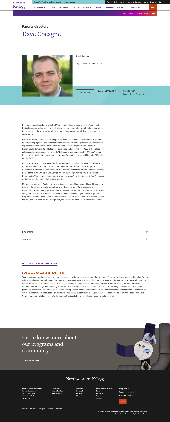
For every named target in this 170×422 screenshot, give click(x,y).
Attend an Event (125, 395)
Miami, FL (79, 396)
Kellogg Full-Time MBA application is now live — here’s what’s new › (55, 2)
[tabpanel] (85, 284)
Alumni (122, 2)
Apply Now (123, 389)
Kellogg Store (56, 393)
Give (123, 402)
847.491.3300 (26, 398)
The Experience (40, 7)
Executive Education (82, 7)
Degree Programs (60, 7)
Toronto (98, 396)
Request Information (126, 392)
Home (124, 13)
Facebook (33, 409)
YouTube (59, 409)
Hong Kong (100, 393)
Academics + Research (115, 7)
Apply (153, 7)
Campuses (79, 388)
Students (153, 2)
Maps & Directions (57, 391)
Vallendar (99, 398)
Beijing (98, 391)
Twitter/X (51, 409)
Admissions (135, 7)
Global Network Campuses (104, 388)
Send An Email (85, 93)
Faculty (109, 2)
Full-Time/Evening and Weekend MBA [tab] (39, 263)
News (98, 7)
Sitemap (145, 414)
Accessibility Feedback (134, 414)
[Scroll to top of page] (151, 410)
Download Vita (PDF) (107, 91)
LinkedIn (25, 409)
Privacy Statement (120, 414)
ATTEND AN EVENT (33, 360)
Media (146, 2)
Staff (115, 2)
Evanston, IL (80, 393)
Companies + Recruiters (134, 2)
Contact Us (55, 388)
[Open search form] (160, 2)
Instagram (42, 409)
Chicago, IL (79, 391)
